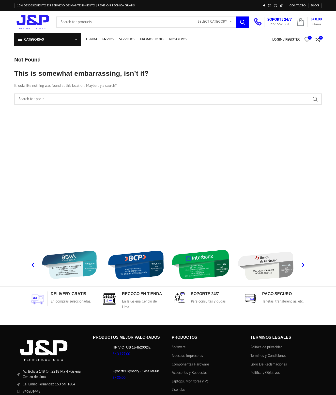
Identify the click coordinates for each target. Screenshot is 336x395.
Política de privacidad (266, 347)
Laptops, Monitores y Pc (190, 381)
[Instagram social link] (270, 5)
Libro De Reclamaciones (268, 364)
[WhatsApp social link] (275, 5)
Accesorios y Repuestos (189, 373)
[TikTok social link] (281, 5)
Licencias (178, 390)
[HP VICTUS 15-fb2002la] (101, 353)
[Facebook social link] (264, 5)
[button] (33, 265)
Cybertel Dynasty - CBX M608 (136, 371)
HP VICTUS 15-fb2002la (132, 347)
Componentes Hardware (190, 364)
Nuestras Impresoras (187, 356)
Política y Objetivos (265, 373)
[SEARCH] (242, 22)
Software (178, 347)
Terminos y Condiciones (268, 356)
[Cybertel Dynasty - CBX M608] (101, 377)
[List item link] (50, 391)
